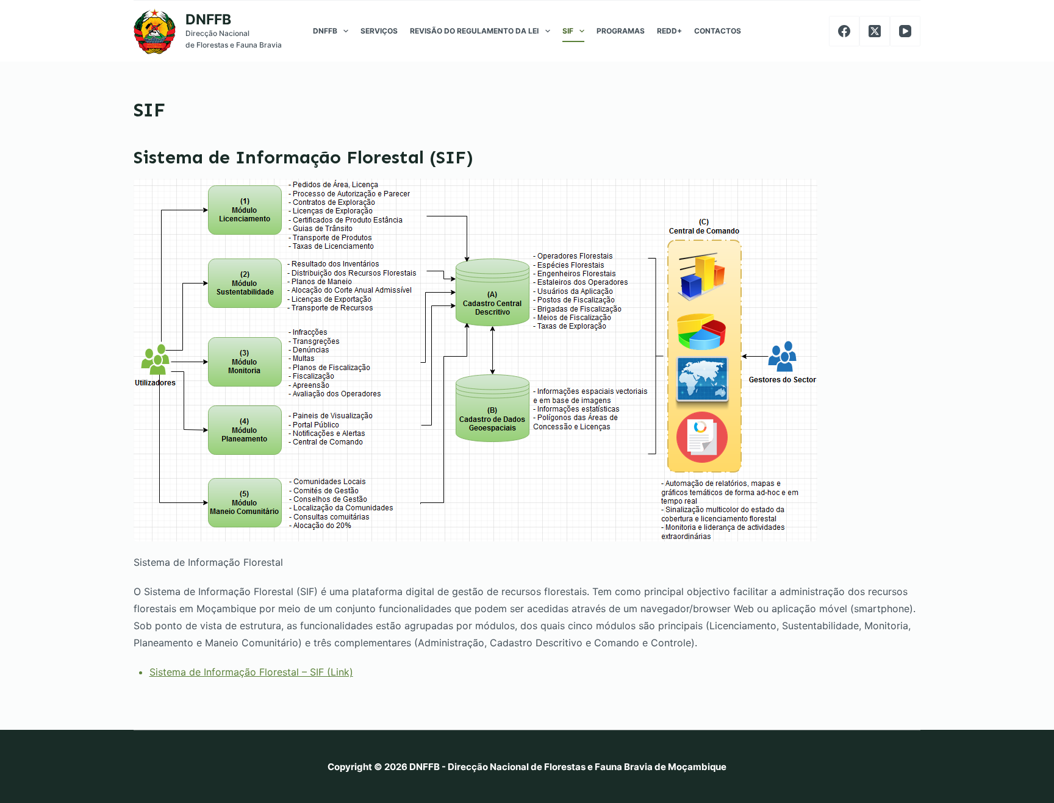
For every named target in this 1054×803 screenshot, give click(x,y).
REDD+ (669, 30)
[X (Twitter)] (874, 31)
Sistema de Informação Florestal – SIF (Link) (251, 672)
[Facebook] (844, 31)
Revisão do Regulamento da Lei (474, 30)
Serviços (379, 30)
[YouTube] (905, 31)
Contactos (717, 30)
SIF (567, 30)
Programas (621, 30)
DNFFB (208, 19)
